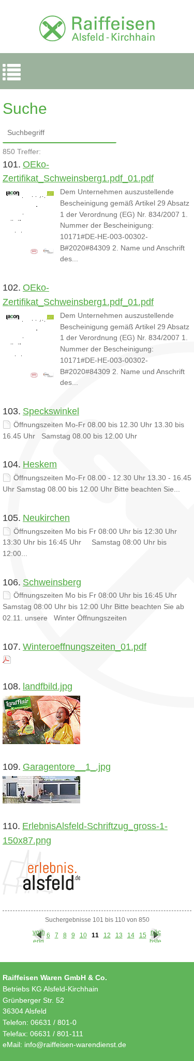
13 (119, 935)
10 (83, 935)
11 (95, 935)
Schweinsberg (52, 582)
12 (107, 935)
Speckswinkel (51, 411)
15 (142, 935)
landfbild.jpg (47, 686)
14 (131, 935)
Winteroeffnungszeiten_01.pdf (84, 647)
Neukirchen (46, 518)
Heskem (40, 464)
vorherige (39, 935)
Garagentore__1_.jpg (67, 767)
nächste (155, 935)
